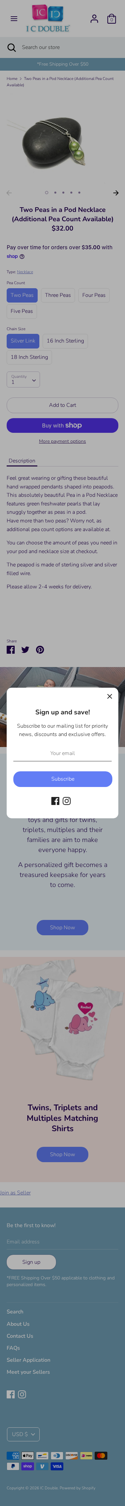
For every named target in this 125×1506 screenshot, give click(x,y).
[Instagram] (67, 800)
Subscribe (62, 779)
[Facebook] (55, 800)
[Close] (109, 696)
